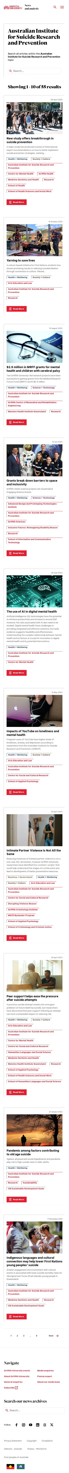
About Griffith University (16, 1376)
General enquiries (13, 1382)
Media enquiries (45, 1370)
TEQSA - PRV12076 (36, 1449)
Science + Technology (44, 387)
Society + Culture (41, 159)
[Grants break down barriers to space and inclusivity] (34, 460)
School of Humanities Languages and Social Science (34, 1081)
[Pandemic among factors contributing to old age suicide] (34, 1130)
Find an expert (44, 1376)
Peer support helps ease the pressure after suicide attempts (32, 998)
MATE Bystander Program (21, 915)
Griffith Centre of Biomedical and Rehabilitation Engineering (32, 404)
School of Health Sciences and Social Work (30, 191)
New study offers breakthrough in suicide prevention (30, 140)
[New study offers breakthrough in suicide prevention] (34, 118)
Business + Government (20, 877)
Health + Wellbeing (17, 159)
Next (51, 1336)
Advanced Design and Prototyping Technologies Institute (32, 505)
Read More (18, 202)
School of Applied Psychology (23, 781)
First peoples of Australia (16, 1457)
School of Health (16, 185)
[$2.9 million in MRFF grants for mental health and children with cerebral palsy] (34, 347)
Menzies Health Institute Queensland (27, 411)
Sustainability (30, 1183)
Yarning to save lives (21, 260)
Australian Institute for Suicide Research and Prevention (31, 166)
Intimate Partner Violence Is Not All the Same (34, 852)
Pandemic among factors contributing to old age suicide (33, 1152)
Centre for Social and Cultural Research (28, 775)
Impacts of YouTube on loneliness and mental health (33, 732)
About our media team (48, 1382)
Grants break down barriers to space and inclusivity (32, 482)
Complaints (47, 1441)
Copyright (32, 1441)
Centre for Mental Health (20, 174)
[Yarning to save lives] (34, 240)
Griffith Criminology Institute (23, 909)
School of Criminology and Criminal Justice (30, 927)
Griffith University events (17, 1370)
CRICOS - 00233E (13, 1449)
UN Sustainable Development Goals (26, 1188)
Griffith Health (46, 174)
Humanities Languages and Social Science (29, 1052)
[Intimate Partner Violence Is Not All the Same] (34, 830)
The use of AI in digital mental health (32, 611)
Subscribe (9, 1387)
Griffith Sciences (16, 521)
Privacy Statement (13, 1441)
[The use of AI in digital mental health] (34, 591)
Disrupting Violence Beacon (22, 903)
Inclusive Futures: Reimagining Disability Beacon (33, 527)
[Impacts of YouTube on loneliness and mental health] (34, 711)
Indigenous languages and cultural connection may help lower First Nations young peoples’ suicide (34, 1261)
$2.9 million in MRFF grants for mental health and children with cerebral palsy (33, 368)
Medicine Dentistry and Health (23, 179)
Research (49, 179)
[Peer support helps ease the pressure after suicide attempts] (34, 976)
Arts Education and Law (20, 283)
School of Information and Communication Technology (29, 541)
